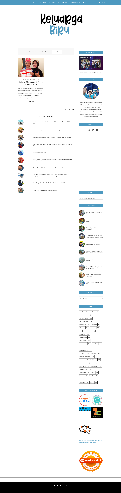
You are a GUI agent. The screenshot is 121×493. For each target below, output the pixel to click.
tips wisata (95, 343)
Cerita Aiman (83, 340)
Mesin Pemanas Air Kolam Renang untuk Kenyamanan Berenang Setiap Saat (52, 122)
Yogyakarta (82, 382)
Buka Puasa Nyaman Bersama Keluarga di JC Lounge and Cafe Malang (52, 137)
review (89, 331)
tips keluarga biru (84, 318)
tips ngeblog (82, 353)
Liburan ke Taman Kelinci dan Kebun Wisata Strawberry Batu (94, 251)
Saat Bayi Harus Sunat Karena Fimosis (94, 212)
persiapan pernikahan (85, 356)
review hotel (82, 334)
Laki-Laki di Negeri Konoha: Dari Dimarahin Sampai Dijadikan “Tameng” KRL (53, 145)
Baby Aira (91, 375)
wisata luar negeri (84, 369)
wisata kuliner (83, 324)
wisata (92, 382)
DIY (80, 379)
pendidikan (82, 359)
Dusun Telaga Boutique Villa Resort (93, 259)
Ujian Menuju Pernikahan (93, 244)
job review (82, 327)
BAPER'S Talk (93, 359)
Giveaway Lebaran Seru (39, 152)
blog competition (84, 350)
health (93, 372)
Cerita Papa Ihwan (84, 321)
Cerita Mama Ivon (84, 347)
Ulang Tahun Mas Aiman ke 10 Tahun (94, 283)
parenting (82, 311)
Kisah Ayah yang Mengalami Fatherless (93, 275)
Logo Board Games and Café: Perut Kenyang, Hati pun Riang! (94, 236)
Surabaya (95, 363)
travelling (94, 324)
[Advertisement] (30, 208)
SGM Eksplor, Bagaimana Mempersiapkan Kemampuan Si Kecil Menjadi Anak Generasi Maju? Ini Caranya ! (52, 160)
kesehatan (93, 327)
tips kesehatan (83, 343)
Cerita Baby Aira (83, 363)
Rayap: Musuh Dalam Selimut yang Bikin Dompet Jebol (48, 167)
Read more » (31, 101)
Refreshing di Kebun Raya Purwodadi (93, 228)
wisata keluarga (83, 315)
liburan (88, 379)
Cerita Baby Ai (94, 366)
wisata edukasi (83, 337)
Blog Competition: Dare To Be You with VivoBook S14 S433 (49, 183)
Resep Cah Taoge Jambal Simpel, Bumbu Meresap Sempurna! (49, 130)
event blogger (83, 372)
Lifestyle (92, 311)
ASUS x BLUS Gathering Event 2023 (91, 72)
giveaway (93, 353)
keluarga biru (83, 366)
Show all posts (57, 51)
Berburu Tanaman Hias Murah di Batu (94, 220)
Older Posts (67, 109)
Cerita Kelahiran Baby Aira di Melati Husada (45, 190)
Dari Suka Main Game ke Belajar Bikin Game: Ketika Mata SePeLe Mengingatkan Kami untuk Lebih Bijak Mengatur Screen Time (50, 175)
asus (81, 331)
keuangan (82, 375)
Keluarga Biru (63, 489)
